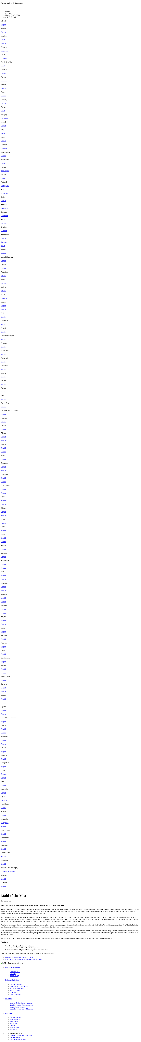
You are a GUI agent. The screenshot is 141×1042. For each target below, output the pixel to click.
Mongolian (4, 823)
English (3, 25)
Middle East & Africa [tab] (12, 15)
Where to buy (14, 976)
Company (9, 1013)
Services (13, 974)
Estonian (4, 81)
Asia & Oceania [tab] (10, 17)
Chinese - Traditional (8, 871)
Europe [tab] (7, 11)
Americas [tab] (8, 13)
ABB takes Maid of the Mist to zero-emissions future (23, 959)
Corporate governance (17, 1007)
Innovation (13, 1023)
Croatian (4, 58)
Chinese (3, 774)
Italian (3, 133)
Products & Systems (12, 967)
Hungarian (4, 118)
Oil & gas (13, 992)
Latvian (3, 141)
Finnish (3, 88)
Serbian (3, 201)
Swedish (4, 231)
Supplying (13, 1029)
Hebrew (3, 523)
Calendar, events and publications (21, 1009)
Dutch (3, 40)
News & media (15, 1020)
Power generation (16, 994)
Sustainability (14, 1027)
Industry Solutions (12, 980)
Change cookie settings (18, 1039)
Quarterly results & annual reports (21, 1005)
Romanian (4, 193)
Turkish (3, 253)
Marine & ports (15, 990)
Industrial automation (17, 988)
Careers (12, 1025)
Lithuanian (4, 148)
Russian (3, 808)
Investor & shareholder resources (21, 1003)
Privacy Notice (15, 1037)
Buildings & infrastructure (19, 986)
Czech (3, 66)
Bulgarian (4, 51)
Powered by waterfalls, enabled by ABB (19, 957)
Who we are (14, 1021)
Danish (3, 73)
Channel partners (15, 984)
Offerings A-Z (15, 972)
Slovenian (4, 216)
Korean (3, 856)
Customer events (15, 1018)
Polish (3, 178)
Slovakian (4, 208)
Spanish (3, 223)
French (3, 43)
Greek (3, 111)
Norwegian (5, 171)
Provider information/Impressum (21, 1035)
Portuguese (5, 186)
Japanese (4, 800)
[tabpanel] (70, 141)
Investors (8, 999)
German (3, 32)
